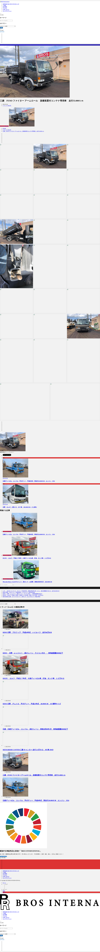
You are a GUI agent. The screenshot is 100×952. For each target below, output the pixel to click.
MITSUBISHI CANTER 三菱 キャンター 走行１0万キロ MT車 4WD (28, 750)
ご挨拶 (4, 5)
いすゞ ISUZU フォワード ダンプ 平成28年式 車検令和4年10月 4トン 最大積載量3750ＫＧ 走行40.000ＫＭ (31, 591)
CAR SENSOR (3, 856)
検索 (1, 27)
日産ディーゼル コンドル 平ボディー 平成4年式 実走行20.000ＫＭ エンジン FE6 (29, 534)
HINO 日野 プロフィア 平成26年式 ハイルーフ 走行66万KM (19, 592)
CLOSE (2, 14)
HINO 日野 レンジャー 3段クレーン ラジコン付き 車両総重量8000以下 (22, 593)
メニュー (5, 889)
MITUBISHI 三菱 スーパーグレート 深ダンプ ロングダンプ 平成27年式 (21, 596)
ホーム (4, 882)
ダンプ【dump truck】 (8, 578)
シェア (6, 884)
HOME (4, 128)
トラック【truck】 (7, 105)
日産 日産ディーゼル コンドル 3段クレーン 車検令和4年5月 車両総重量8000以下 (35, 729)
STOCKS (2, 31)
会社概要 (5, 6)
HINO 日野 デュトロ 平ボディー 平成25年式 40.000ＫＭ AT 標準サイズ (32, 704)
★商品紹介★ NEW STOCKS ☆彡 (11, 4)
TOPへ (4, 892)
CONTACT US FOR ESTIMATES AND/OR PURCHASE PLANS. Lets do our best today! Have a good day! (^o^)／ (26, 44)
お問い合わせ (6, 9)
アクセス (5, 8)
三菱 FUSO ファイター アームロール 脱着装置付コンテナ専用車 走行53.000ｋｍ (23, 131)
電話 (4, 890)
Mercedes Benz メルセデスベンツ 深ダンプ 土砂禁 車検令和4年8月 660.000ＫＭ (27, 582)
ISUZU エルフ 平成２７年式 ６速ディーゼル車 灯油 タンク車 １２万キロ (27, 558)
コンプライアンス (7, 11)
